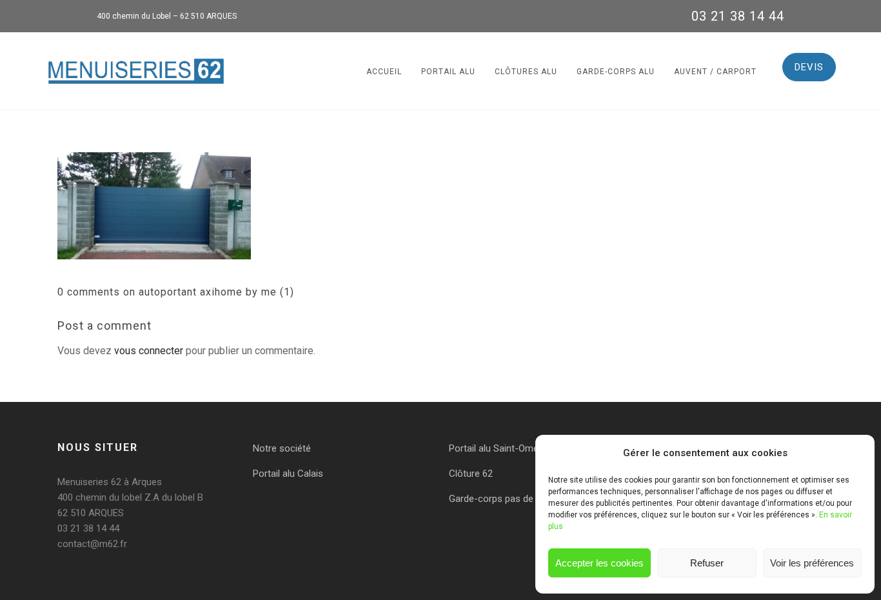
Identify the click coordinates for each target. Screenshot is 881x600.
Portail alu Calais (288, 473)
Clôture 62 (471, 473)
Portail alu (448, 71)
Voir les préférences (812, 562)
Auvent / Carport (715, 71)
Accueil (384, 71)
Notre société (282, 448)
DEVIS (809, 67)
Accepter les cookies (599, 562)
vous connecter (148, 351)
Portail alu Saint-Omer (495, 448)
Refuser (707, 562)
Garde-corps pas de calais (504, 499)
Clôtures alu (526, 71)
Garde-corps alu (616, 71)
